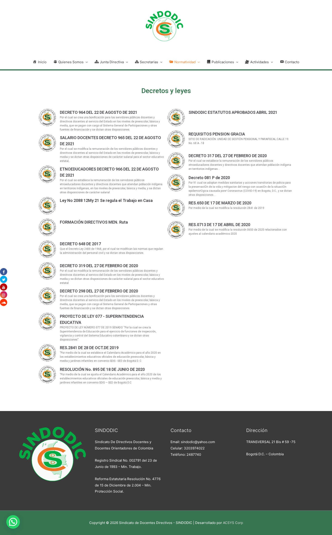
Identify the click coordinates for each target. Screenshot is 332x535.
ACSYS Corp (233, 523)
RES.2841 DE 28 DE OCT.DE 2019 (89, 347)
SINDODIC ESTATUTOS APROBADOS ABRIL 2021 (233, 112)
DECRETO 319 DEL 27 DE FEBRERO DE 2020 (99, 265)
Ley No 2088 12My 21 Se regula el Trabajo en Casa (106, 200)
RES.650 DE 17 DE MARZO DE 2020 (220, 203)
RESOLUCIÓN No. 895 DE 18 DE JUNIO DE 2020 (102, 369)
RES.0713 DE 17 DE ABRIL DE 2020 (219, 224)
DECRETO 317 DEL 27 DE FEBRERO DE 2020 (228, 155)
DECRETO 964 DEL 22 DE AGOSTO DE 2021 (98, 112)
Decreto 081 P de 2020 (209, 177)
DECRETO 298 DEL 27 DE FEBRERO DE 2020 (99, 291)
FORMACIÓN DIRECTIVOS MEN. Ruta (94, 222)
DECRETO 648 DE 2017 (80, 243)
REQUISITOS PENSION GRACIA (217, 134)
